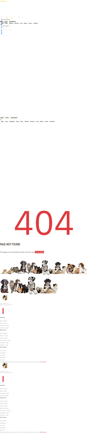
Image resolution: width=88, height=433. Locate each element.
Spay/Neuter (12, 21)
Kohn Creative (43, 362)
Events (6, 23)
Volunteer (11, 23)
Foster (6, 21)
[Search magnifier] (1, 14)
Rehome (25, 23)
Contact (30, 23)
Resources (17, 23)
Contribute (35, 23)
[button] (1, 25)
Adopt (2, 121)
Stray (21, 23)
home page (39, 252)
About (2, 23)
